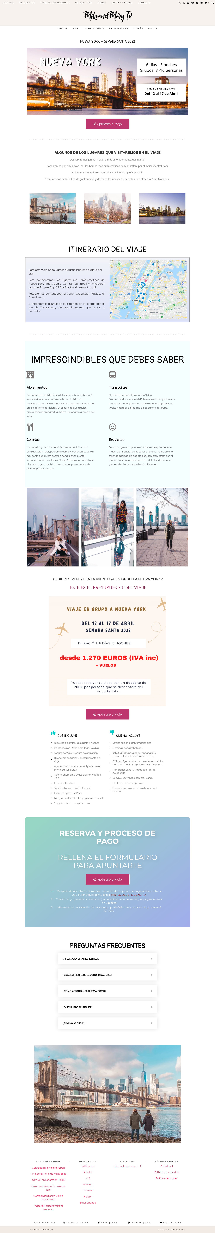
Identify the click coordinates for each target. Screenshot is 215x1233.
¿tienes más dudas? (74, 1023)
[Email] (202, 3)
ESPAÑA (138, 28)
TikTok (108, 1223)
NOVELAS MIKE (83, 3)
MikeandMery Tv (107, 15)
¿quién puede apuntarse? (77, 1007)
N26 (88, 1178)
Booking (87, 1184)
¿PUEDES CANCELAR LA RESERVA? (80, 958)
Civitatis (88, 1190)
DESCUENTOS (27, 3)
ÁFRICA (152, 28)
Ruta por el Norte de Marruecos (48, 1173)
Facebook (140, 1223)
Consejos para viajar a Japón (48, 1167)
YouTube (172, 1223)
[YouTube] (192, 3)
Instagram (77, 1223)
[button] (107, 958)
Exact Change (88, 1202)
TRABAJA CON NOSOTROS (55, 3)
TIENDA (102, 3)
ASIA (75, 28)
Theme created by (171, 1230)
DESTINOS (8, 3)
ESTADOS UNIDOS (94, 28)
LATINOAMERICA (119, 28)
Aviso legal (167, 1166)
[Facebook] (197, 3)
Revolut (88, 1172)
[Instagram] (184, 3)
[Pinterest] (188, 3)
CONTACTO (144, 3)
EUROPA (63, 28)
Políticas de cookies (166, 1178)
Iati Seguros (87, 1166)
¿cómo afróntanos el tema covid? (84, 991)
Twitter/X (45, 1223)
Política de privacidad (166, 1172)
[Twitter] (180, 3)
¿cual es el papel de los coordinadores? (87, 974)
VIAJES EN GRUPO (122, 3)
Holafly (88, 1196)
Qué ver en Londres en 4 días (48, 1179)
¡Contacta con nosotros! (127, 1166)
